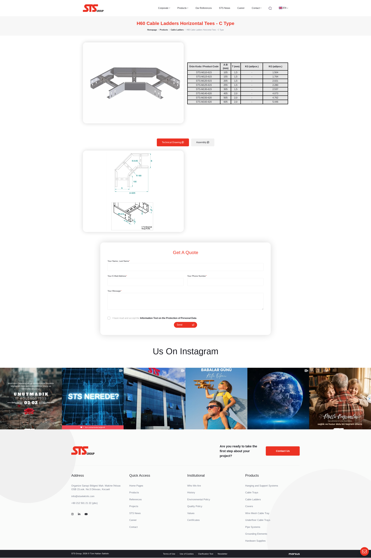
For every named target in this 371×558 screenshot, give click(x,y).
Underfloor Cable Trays (257, 520)
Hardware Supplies (255, 540)
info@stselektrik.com (82, 496)
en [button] (285, 8)
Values (190, 513)
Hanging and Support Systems (261, 485)
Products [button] (182, 8)
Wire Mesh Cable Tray (257, 513)
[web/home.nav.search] (270, 8)
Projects (133, 506)
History (191, 492)
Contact (133, 527)
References (135, 499)
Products (134, 492)
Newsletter (222, 554)
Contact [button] (256, 8)
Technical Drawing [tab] (172, 142)
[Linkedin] (79, 514)
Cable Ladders (253, 499)
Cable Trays (251, 492)
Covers (249, 506)
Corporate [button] (163, 8)
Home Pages (136, 485)
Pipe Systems (252, 527)
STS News (224, 8)
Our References (203, 8)
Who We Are (194, 485)
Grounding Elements (256, 533)
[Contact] (364, 551)
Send (179, 325)
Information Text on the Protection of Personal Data (168, 318)
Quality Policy (194, 506)
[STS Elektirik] (93, 8)
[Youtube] (86, 514)
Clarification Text (205, 554)
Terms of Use (169, 554)
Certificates (193, 520)
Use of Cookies (187, 554)
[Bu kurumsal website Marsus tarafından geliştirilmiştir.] (294, 554)
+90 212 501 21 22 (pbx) (84, 503)
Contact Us (283, 451)
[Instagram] (72, 514)
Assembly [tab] (201, 142)
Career (240, 8)
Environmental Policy (198, 499)
